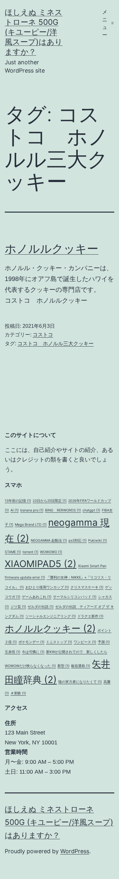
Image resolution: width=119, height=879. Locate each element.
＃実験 (18, 693)
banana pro (31, 510)
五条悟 (12, 652)
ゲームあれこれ (36, 597)
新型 (63, 666)
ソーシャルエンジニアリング (50, 616)
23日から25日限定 (50, 501)
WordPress (74, 851)
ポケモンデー (31, 642)
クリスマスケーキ (86, 587)
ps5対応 (78, 540)
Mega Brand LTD (31, 525)
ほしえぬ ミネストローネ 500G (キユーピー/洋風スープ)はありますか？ (34, 32)
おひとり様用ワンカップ (47, 587)
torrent (30, 552)
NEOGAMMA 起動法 (49, 540)
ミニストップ (59, 642)
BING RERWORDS (63, 510)
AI (14, 510)
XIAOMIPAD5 (40, 563)
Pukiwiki (97, 540)
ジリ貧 (18, 607)
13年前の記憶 (18, 501)
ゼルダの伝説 (41, 607)
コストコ (43, 334)
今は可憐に (33, 652)
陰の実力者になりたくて (80, 682)
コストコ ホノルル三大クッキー (55, 343)
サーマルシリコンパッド (74, 597)
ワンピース (85, 642)
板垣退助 (80, 666)
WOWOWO (51, 552)
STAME (13, 552)
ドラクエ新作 (90, 616)
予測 (104, 642)
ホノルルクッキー (51, 249)
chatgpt (91, 510)
